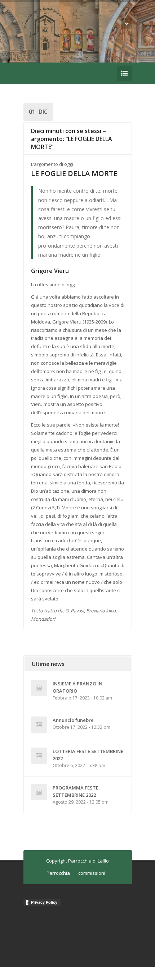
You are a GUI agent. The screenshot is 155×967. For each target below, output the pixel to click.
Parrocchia (58, 873)
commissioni (91, 873)
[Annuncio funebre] (39, 724)
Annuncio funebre (73, 720)
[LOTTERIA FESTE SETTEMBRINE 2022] (39, 756)
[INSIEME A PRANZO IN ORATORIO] (39, 688)
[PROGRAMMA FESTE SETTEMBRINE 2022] (39, 792)
